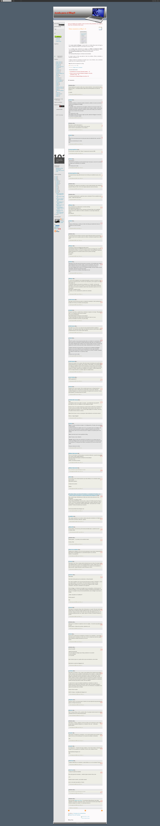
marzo (57, 190)
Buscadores (58, 64)
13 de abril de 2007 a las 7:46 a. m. (75, 240)
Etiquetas (57, 75)
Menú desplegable (59, 81)
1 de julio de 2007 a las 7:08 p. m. (75, 394)
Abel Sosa (71, 760)
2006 (56, 214)
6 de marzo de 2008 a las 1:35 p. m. (75, 569)
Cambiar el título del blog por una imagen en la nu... (60, 194)
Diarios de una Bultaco (73, 549)
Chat (57, 68)
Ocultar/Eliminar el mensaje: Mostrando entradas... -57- (80, 71)
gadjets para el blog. (78, 800)
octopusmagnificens (73, 149)
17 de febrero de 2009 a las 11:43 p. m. (76, 755)
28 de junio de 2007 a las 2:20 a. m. (75, 381)
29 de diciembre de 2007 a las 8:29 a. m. (76, 532)
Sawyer (70, 386)
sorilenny (71, 670)
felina (70, 476)
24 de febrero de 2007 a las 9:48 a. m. (76, 153)
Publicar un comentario (73, 807)
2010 (56, 176)
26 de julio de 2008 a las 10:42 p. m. (75, 665)
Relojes (57, 89)
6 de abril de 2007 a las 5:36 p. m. (75, 199)
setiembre (57, 183)
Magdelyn (71, 699)
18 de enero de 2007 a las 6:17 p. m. (76, 117)
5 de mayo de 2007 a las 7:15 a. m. (75, 256)
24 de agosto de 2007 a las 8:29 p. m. (76, 488)
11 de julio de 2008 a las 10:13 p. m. (75, 641)
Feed (57, 76)
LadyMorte (71, 516)
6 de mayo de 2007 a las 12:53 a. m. (76, 304)
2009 (56, 177)
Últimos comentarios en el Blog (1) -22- (77, 29)
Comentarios (80, 67)
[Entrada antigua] (68, 811)
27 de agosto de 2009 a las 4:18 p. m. (76, 793)
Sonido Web (58, 38)
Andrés (70, 99)
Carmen (70, 561)
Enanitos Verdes (58, 41)
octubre (57, 182)
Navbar (57, 82)
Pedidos (57, 83)
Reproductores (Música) (60, 90)
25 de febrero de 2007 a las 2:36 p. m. (76, 178)
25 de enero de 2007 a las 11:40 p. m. (76, 144)
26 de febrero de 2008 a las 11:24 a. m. (76, 556)
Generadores (58, 77)
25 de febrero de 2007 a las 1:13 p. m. (76, 167)
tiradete (70, 310)
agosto (57, 184)
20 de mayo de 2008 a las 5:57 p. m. (76, 628)
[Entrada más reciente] (101, 811)
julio (57, 185)
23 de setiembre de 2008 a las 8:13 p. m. (76, 704)
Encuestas (57, 72)
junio (57, 186)
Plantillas (57, 84)
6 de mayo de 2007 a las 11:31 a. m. (75, 332)
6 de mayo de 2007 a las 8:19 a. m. (75, 320)
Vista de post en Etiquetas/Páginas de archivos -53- (79, 76)
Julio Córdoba (72, 377)
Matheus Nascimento (73, 453)
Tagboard (57, 92)
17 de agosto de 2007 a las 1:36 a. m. (76, 462)
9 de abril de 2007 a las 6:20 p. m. (75, 228)
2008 (56, 178)
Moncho (70, 710)
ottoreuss (71, 574)
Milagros (71, 205)
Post (57, 85)
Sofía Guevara (72, 299)
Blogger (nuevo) (75, 67)
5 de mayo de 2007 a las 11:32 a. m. (75, 273)
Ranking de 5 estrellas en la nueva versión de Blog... (60, 199)
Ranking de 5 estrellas (59, 88)
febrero (57, 191)
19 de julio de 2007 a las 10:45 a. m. (75, 418)
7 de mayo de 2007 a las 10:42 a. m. (76, 371)
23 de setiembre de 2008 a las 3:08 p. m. (76, 694)
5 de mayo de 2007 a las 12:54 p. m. (76, 294)
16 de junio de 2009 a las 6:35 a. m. (75, 784)
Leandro (70, 732)
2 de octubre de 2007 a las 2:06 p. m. (76, 510)
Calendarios (58, 65)
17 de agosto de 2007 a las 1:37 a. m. (76, 471)
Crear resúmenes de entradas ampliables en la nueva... (60, 208)
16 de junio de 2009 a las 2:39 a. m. (75, 764)
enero (57, 192)
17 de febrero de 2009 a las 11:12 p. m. (76, 740)
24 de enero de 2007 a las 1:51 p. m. (76, 129)
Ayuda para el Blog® (64, 12)
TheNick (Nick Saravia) (73, 399)
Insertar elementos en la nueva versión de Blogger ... (59, 202)
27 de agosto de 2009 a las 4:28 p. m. (76, 805)
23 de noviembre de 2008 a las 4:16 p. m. (76, 715)
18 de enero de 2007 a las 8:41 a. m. (76, 94)
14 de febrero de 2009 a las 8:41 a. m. (76, 727)
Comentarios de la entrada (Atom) (79, 813)
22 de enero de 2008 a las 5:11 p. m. (75, 544)
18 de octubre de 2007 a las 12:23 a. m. (76, 521)
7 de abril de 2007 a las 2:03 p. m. (75, 215)
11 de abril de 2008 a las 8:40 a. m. (75, 616)
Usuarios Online (58, 93)
